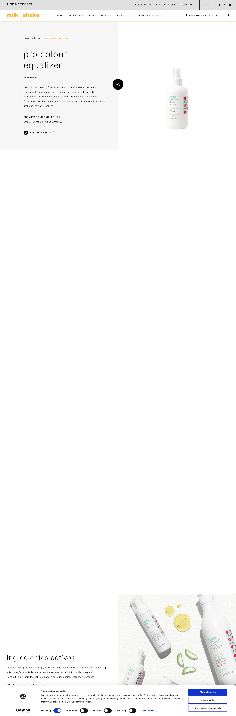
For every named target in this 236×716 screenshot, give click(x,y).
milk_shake (37, 38)
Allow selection (207, 700)
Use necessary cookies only (207, 708)
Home (26, 38)
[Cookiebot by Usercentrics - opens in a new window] (23, 711)
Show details (147, 710)
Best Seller (76, 16)
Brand (60, 16)
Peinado (122, 16)
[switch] (84, 710)
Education (186, 5)
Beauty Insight (165, 5)
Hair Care (107, 16)
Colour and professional (148, 16)
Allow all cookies (208, 692)
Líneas (92, 16)
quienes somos (142, 5)
